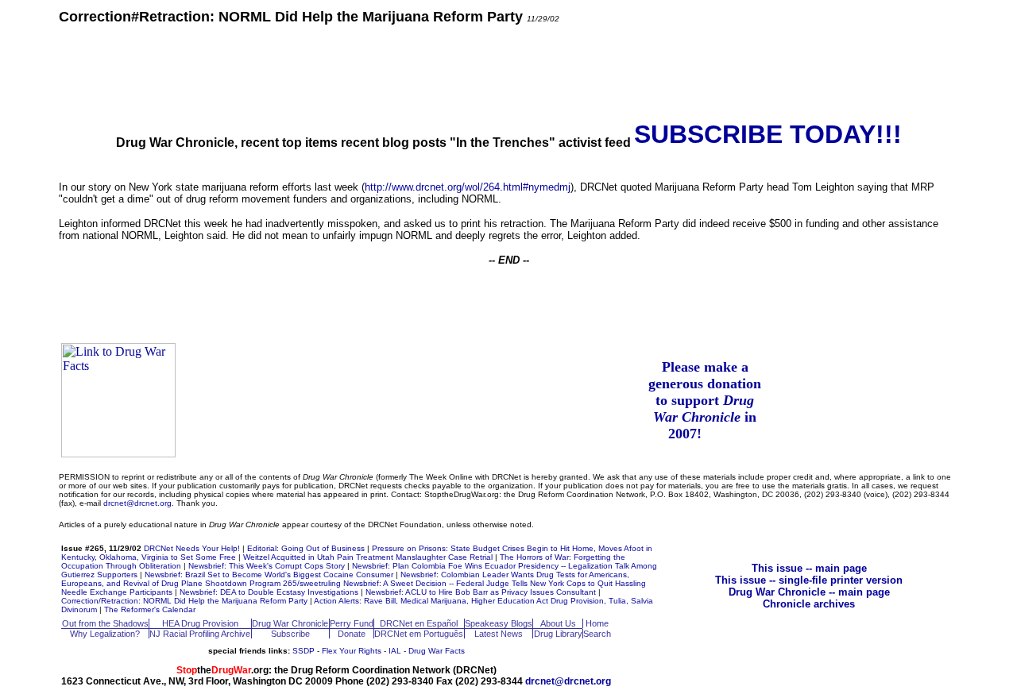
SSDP (303, 650)
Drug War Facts (436, 650)
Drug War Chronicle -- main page (809, 592)
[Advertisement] (508, 71)
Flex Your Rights (351, 650)
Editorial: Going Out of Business (306, 548)
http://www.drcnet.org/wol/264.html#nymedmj (467, 187)
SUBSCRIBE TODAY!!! (768, 134)
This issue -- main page (809, 568)
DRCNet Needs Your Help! (192, 548)
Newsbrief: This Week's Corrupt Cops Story (266, 565)
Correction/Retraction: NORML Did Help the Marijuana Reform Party (184, 600)
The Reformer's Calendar (149, 609)
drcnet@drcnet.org (137, 503)
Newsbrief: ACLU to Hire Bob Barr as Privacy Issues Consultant (480, 592)
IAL (395, 650)
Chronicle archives (809, 604)
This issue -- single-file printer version (809, 580)
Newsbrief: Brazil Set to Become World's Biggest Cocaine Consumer (269, 574)
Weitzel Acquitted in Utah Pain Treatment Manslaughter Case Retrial (368, 557)
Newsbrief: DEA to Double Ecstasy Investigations (269, 592)
